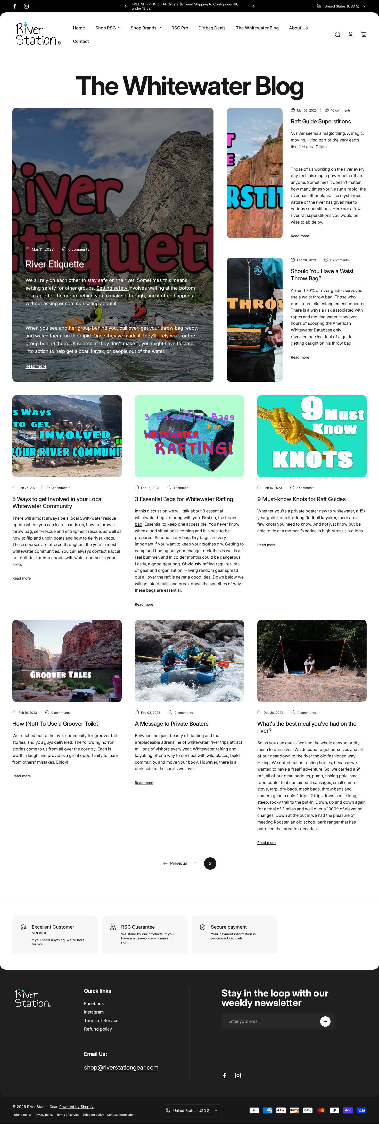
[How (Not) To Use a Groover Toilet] (67, 661)
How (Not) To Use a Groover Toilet (55, 723)
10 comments (341, 110)
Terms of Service (101, 1020)
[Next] (253, 6)
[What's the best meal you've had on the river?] (312, 661)
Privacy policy (44, 1115)
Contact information (121, 1115)
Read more (36, 366)
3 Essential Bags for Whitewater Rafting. (184, 499)
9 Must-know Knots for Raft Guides (301, 499)
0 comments (78, 249)
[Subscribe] (325, 1021)
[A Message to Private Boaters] (189, 661)
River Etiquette (55, 264)
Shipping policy (93, 1115)
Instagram (94, 1012)
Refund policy (98, 1028)
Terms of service (67, 1115)
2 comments (305, 488)
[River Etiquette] (112, 245)
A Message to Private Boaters (172, 723)
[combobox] (342, 6)
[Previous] (126, 6)
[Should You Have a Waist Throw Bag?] (255, 320)
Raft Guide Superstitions (321, 121)
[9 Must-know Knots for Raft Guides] (312, 436)
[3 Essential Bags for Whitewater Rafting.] (189, 436)
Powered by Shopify (76, 1106)
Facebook (94, 1003)
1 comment (182, 488)
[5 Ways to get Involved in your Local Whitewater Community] (67, 436)
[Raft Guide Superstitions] (255, 173)
